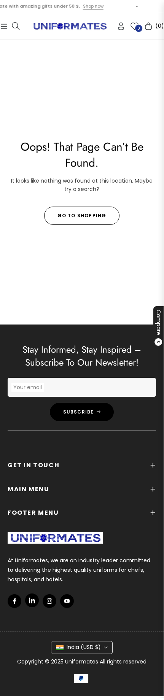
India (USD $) (84, 647)
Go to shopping (82, 215)
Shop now (89, 6)
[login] (117, 26)
